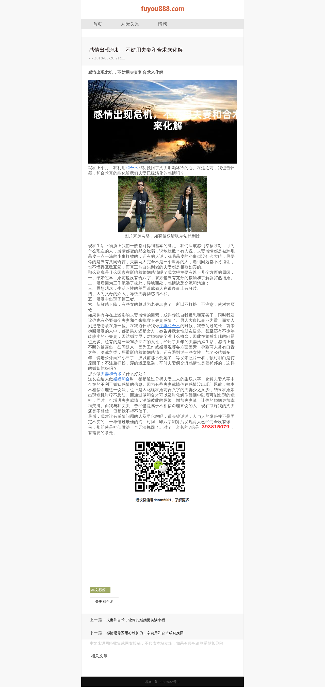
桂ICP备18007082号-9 (162, 682)
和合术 (132, 168)
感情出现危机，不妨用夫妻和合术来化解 (136, 50)
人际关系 (130, 24)
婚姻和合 (121, 379)
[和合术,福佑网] (162, 14)
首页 (97, 24)
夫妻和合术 (111, 374)
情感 (162, 24)
